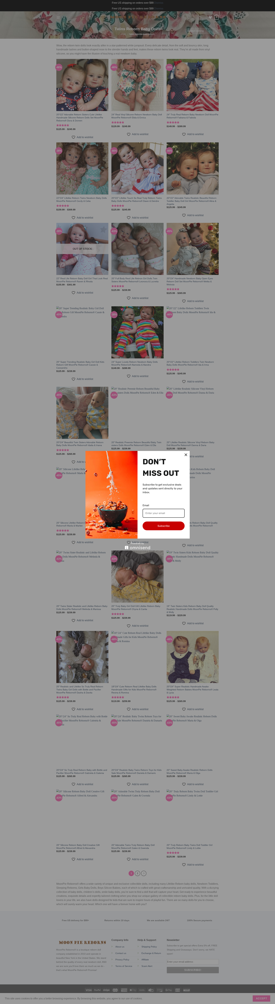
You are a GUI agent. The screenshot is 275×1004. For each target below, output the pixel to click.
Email (146, 505)
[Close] (186, 455)
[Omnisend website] (137, 546)
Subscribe (164, 525)
